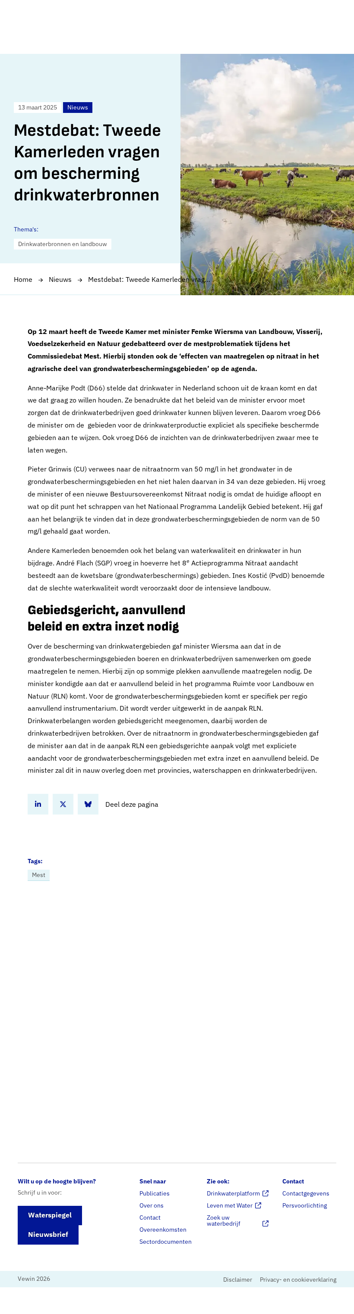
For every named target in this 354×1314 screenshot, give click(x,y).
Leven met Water (230, 1205)
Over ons (151, 1205)
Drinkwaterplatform (233, 1193)
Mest (38, 875)
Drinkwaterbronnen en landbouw (62, 244)
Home (23, 279)
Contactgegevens (305, 1193)
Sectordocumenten (165, 1241)
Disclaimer (237, 1279)
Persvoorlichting (304, 1205)
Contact (150, 1217)
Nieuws (60, 279)
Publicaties (154, 1193)
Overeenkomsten (162, 1229)
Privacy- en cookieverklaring (298, 1279)
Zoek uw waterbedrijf (223, 1220)
